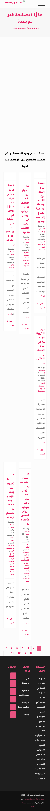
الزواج (12, 554)
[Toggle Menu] (41, 4)
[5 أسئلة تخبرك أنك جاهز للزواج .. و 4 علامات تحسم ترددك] (10, 466)
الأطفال (26, 552)
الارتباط (11, 546)
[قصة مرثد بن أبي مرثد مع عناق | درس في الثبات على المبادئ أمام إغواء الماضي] (10, 176)
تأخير (28, 560)
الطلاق (27, 558)
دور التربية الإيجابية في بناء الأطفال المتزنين (40, 346)
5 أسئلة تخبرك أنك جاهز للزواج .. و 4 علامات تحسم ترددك (10, 496)
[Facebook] (13, 675)
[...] (10, 314)
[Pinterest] (13, 699)
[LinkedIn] (13, 714)
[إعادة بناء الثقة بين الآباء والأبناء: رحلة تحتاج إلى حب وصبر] (40, 175)
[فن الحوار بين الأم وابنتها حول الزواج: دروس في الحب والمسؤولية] (25, 176)
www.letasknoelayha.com (34, 799)
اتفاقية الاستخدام (25, 693)
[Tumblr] (13, 707)
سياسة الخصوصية (25, 705)
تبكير (23, 560)
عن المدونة (25, 681)
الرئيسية (35, 29)
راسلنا (26, 715)
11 (12, 653)
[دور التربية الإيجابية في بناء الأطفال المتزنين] (40, 320)
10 (19, 653)
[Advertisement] (25, 72)
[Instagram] (13, 691)
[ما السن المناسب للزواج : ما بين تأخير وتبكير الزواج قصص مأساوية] (25, 465)
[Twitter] (13, 683)
